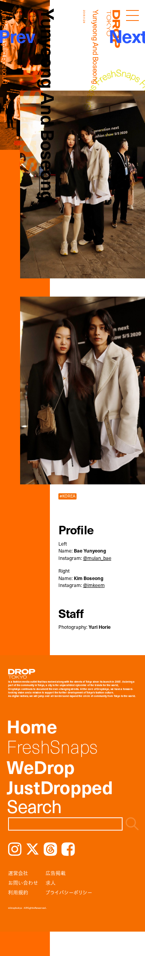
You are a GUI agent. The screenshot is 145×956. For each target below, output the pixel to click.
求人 (51, 882)
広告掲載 (56, 873)
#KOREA (67, 496)
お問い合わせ (23, 882)
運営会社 (18, 873)
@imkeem (94, 585)
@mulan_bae (97, 557)
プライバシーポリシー (69, 892)
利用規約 (18, 892)
